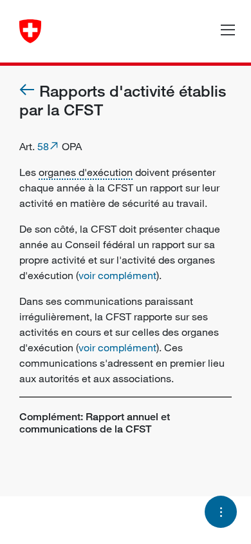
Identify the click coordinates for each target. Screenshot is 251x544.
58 (43, 146)
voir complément (117, 275)
